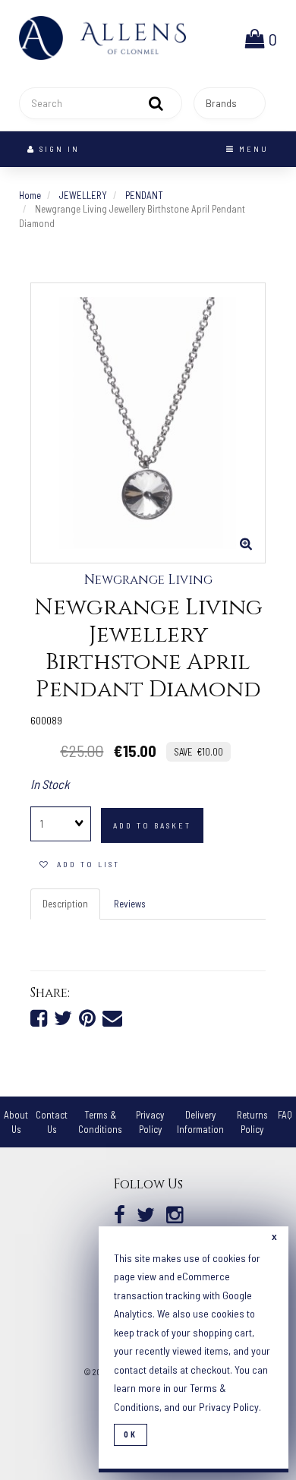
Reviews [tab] (130, 904)
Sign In (58, 148)
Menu (252, 148)
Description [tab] (65, 904)
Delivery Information (200, 1122)
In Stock (50, 783)
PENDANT (144, 195)
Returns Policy (252, 1122)
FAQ (285, 1115)
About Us (16, 1122)
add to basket (152, 825)
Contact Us (52, 1122)
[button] (261, 37)
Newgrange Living (148, 580)
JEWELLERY (83, 195)
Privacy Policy (150, 1122)
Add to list (84, 864)
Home (30, 195)
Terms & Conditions (100, 1122)
